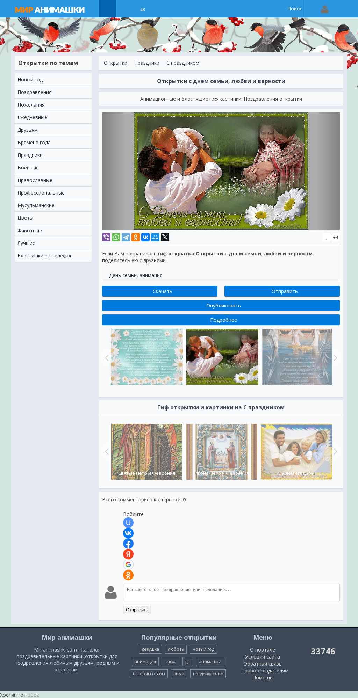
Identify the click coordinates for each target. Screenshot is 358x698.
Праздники (146, 62)
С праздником (182, 62)
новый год (203, 649)
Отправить (137, 609)
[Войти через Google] (128, 564)
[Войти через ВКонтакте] (128, 533)
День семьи (123, 275)
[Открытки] (107, 8)
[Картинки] (125, 8)
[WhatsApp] (116, 237)
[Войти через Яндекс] (128, 554)
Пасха (171, 661)
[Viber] (106, 237)
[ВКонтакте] (145, 237)
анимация (151, 275)
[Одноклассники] (135, 237)
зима (179, 674)
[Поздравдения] (160, 8)
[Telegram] (126, 237)
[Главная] (57, 8)
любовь (176, 649)
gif (187, 661)
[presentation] (106, 451)
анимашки (210, 661)
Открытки (115, 62)
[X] (165, 237)
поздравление (208, 674)
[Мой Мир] (155, 237)
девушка (150, 649)
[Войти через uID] (128, 522)
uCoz (33, 694)
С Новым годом (149, 674)
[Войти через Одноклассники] (128, 575)
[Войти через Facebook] (128, 543)
